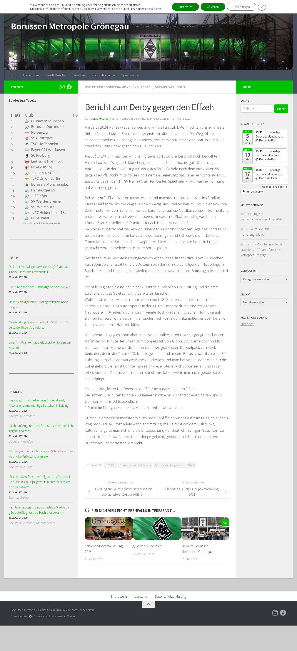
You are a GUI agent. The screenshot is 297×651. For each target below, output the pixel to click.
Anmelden (247, 324)
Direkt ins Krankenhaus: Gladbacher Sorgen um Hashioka (40, 345)
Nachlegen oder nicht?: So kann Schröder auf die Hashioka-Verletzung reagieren (41, 453)
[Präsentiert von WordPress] (30, 616)
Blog (14, 75)
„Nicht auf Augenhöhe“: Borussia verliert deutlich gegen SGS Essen (41, 428)
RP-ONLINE (15, 392)
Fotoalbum (31, 75)
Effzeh (191, 465)
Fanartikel (79, 75)
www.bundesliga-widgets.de (47, 222)
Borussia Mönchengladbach (129, 87)
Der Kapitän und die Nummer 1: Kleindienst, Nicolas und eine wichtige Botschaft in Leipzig (38, 403)
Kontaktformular (103, 75)
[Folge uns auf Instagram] (62, 86)
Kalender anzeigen (273, 186)
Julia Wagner (100, 119)
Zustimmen (185, 7)
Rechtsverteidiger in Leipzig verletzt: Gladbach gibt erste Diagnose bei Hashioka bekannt (39, 510)
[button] (252, 191)
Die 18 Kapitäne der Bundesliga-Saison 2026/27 (39, 287)
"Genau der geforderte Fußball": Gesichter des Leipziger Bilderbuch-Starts (38, 324)
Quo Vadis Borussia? (148, 546)
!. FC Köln (110, 465)
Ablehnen (213, 7)
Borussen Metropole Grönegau (70, 26)
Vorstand (141, 596)
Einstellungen (138, 9)
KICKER (13, 258)
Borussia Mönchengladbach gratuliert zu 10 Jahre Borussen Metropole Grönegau (261, 249)
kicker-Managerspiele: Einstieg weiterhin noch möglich (38, 304)
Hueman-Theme (66, 616)
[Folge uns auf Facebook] (69, 86)
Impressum (119, 596)
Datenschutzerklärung (170, 596)
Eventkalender (55, 75)
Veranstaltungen (170, 87)
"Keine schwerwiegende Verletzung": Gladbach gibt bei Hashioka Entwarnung (39, 269)
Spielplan (128, 75)
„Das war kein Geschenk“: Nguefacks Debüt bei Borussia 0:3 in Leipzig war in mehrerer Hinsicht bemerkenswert (39, 482)
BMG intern (94, 87)
